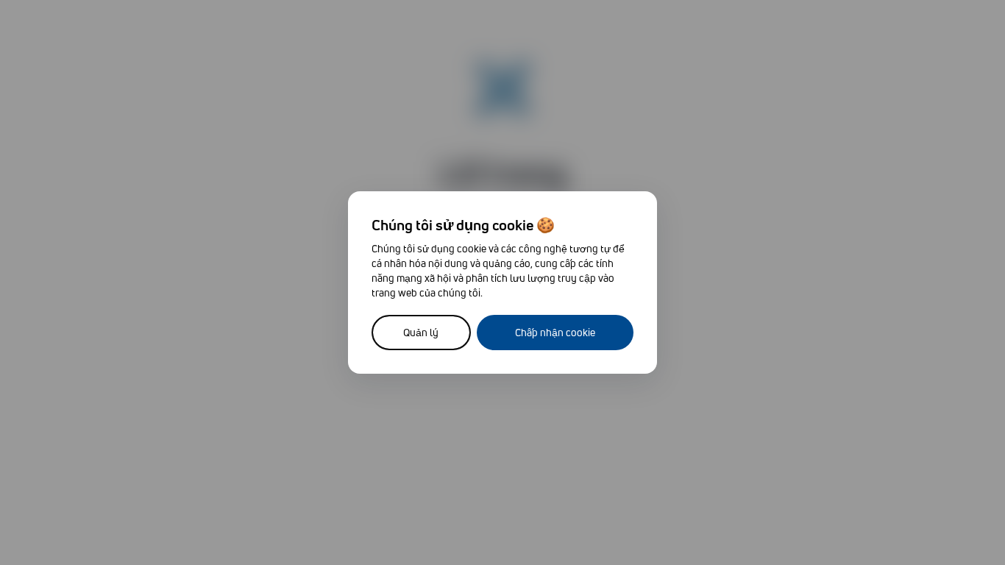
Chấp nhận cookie (555, 332)
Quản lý (420, 332)
